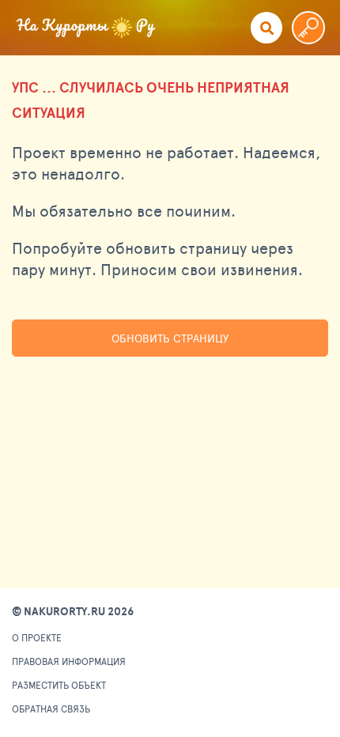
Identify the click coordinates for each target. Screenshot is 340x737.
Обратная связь (51, 708)
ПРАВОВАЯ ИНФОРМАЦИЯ (69, 661)
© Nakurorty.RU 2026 (73, 611)
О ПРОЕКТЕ (37, 637)
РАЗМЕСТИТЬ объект (59, 684)
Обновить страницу (170, 338)
